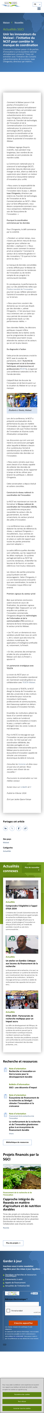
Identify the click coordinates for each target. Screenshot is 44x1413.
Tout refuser (22, 1401)
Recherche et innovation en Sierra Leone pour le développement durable (22, 1074)
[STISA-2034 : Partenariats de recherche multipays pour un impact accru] (22, 999)
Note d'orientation (17, 1069)
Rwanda (6, 1228)
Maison (6, 22)
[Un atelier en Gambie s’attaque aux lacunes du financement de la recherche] (22, 944)
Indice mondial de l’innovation (20, 289)
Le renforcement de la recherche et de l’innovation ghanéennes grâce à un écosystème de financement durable (25, 1126)
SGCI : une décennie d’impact (23, 1088)
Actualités (7, 851)
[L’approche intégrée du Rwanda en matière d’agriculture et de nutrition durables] (22, 1177)
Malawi (6, 843)
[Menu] (38, 9)
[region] (22, 1395)
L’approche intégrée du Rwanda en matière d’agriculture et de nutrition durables (22, 1204)
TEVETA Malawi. (29, 682)
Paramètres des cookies (22, 1394)
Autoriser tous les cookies (21, 1408)
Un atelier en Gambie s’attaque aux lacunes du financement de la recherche (22, 964)
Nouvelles (19, 22)
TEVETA (23, 369)
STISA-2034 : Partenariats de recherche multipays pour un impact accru (19, 1019)
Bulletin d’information (19, 1084)
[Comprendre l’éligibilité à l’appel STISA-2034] (22, 889)
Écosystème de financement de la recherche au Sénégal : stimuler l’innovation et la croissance (24, 1102)
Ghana (11, 1134)
